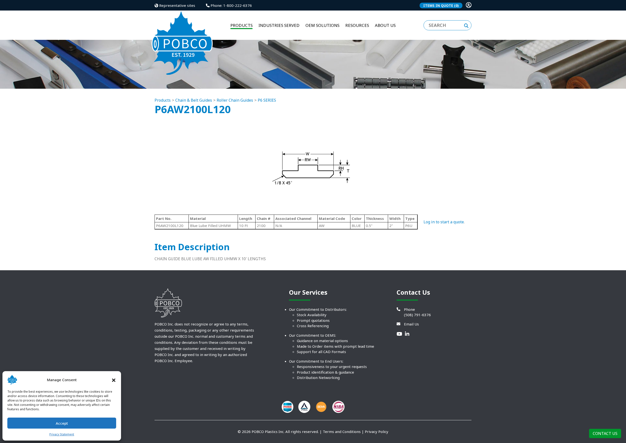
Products (163, 100)
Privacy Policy (376, 431)
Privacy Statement (61, 434)
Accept (62, 423)
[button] (113, 379)
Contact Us (605, 433)
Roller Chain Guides (235, 100)
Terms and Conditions (342, 431)
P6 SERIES (267, 100)
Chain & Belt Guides (193, 100)
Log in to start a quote (444, 222)
